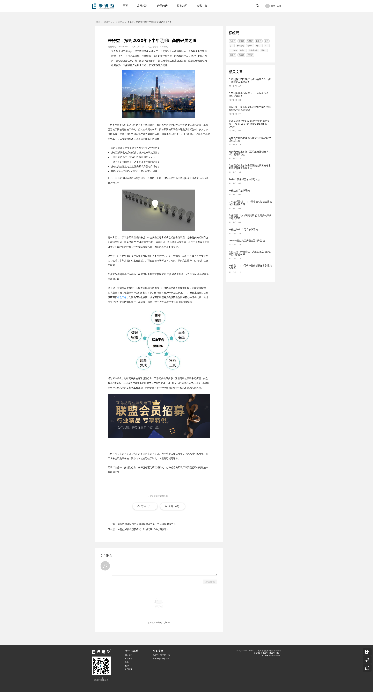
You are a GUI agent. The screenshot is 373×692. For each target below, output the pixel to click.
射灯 (231, 46)
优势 (127, 666)
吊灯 (266, 46)
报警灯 (250, 41)
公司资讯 (120, 22)
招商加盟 (182, 5)
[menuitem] (125, 5)
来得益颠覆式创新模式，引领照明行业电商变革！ (143, 529)
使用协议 (128, 669)
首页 (125, 5)
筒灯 (266, 41)
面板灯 (241, 55)
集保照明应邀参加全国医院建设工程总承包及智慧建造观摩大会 (250, 167)
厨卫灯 (258, 46)
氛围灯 (250, 55)
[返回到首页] (103, 5)
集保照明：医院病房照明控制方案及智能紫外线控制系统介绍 (250, 108)
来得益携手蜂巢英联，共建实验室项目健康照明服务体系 (250, 253)
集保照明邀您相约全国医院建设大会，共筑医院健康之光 (147, 523)
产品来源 (128, 658)
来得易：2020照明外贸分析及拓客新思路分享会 (250, 267)
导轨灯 (263, 50)
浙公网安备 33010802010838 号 (267, 653)
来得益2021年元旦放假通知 (243, 229)
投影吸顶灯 (253, 50)
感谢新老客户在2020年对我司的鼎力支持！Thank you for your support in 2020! (249, 123)
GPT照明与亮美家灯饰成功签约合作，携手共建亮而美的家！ (250, 81)
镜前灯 (243, 50)
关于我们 (128, 655)
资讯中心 (202, 5)
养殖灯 (250, 46)
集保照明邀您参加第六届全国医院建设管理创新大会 (250, 139)
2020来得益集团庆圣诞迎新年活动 (247, 240)
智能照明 (240, 46)
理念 (127, 662)
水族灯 (241, 41)
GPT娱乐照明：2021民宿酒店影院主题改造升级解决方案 (250, 203)
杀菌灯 (232, 41)
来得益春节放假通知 (239, 190)
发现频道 (142, 5)
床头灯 (258, 41)
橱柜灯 (232, 55)
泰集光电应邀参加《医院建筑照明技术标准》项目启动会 (250, 153)
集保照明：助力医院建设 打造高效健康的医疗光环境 (250, 217)
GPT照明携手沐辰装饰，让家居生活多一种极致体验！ (250, 94)
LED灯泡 (233, 50)
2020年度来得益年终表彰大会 (244, 179)
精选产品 (121, 297)
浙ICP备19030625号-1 (271, 655)
